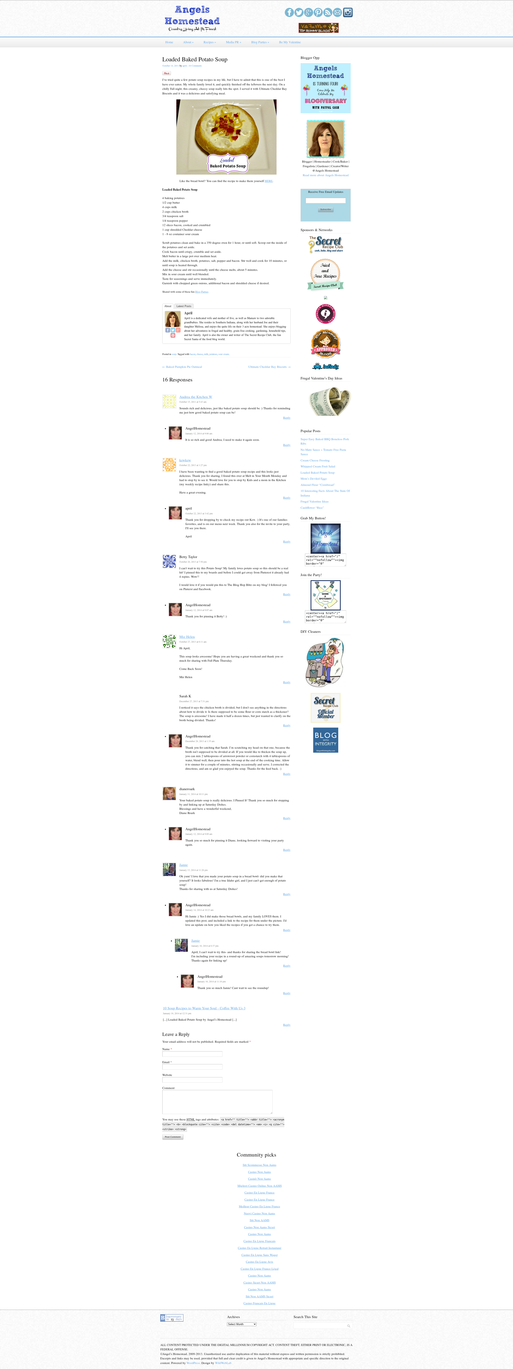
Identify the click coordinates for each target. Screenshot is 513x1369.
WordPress (193, 1363)
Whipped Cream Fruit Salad (318, 466)
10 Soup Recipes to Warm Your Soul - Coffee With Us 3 (204, 1008)
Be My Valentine (290, 42)
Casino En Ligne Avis (259, 1262)
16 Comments (195, 65)
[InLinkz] (325, 366)
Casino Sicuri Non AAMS (259, 1282)
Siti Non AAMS (259, 1220)
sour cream (223, 354)
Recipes (210, 42)
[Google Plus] (178, 330)
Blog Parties (260, 42)
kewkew (185, 460)
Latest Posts (184, 306)
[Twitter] (173, 330)
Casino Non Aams (259, 1172)
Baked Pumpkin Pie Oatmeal (182, 367)
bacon (192, 354)
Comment (168, 1088)
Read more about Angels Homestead (326, 175)
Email (166, 1062)
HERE (269, 181)
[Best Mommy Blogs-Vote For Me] (319, 32)
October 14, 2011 (170, 65)
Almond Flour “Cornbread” (318, 485)
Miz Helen (187, 636)
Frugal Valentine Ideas (315, 501)
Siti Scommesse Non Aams (259, 1165)
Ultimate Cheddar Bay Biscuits (269, 367)
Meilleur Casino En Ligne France (259, 1206)
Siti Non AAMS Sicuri (259, 1296)
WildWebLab (223, 1363)
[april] (173, 326)
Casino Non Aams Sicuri (259, 1227)
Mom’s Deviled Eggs (314, 478)
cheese (200, 354)
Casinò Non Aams (259, 1179)
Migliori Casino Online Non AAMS (259, 1186)
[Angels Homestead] (192, 30)
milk (206, 354)
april (185, 65)
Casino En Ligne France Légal (260, 1269)
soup (174, 354)
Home (169, 42)
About (188, 42)
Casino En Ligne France (259, 1192)
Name (166, 1049)
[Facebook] (167, 330)
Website (167, 1075)
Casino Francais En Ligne (259, 1303)
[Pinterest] (173, 335)
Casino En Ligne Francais (259, 1241)
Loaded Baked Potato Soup (318, 472)
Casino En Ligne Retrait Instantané (259, 1248)
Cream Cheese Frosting (315, 460)
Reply (287, 418)
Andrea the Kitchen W (195, 396)
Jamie (183, 864)
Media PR (233, 42)
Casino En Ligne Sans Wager (259, 1255)
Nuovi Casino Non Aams (259, 1213)
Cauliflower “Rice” (312, 508)
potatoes (213, 354)
